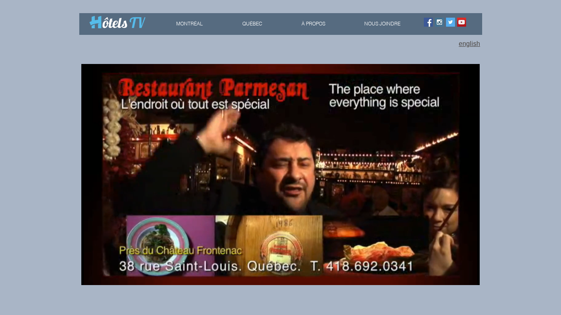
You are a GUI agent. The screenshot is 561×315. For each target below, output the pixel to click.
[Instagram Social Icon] (439, 22)
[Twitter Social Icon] (450, 22)
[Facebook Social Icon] (428, 22)
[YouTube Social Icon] (461, 22)
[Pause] (92, 274)
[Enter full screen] (468, 274)
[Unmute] (106, 274)
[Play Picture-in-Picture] (454, 274)
